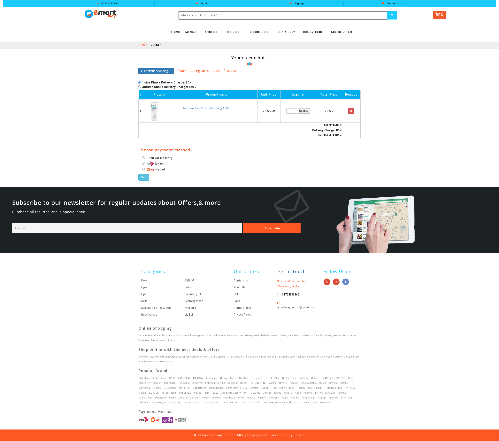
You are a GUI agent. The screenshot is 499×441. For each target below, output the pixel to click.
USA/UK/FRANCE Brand (277, 402)
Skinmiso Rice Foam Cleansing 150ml (206, 108)
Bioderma (184, 383)
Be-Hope (304, 378)
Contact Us (393, 3)
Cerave (283, 383)
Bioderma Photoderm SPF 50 (208, 383)
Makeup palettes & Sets (156, 307)
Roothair (295, 397)
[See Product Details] (154, 111)
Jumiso (267, 392)
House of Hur (334, 387)
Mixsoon (194, 397)
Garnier (254, 387)
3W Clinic (144, 378)
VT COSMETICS (321, 402)
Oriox (241, 397)
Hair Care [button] (233, 32)
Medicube (160, 397)
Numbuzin (229, 397)
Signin (204, 3)
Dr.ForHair (184, 387)
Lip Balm (190, 314)
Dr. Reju (157, 387)
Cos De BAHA (309, 383)
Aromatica (211, 378)
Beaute (315, 378)
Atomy (223, 378)
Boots (243, 383)
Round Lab (309, 397)
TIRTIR (233, 402)
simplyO (333, 397)
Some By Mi (159, 402)
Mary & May (145, 397)
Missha (183, 397)
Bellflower (145, 383)
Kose (298, 392)
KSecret (307, 392)
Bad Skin (244, 378)
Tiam (224, 402)
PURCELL (274, 397)
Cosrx (322, 383)
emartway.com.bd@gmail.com (296, 307)
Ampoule (190, 307)
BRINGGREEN (257, 383)
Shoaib (299, 435)
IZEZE (215, 392)
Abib (155, 378)
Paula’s (262, 397)
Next (144, 177)
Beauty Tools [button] (313, 32)
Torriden (256, 402)
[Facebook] (345, 282)
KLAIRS (288, 392)
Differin (332, 383)
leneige (342, 392)
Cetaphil (294, 383)
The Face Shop (192, 402)
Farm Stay (232, 387)
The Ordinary (211, 402)
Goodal (265, 387)
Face (144, 280)
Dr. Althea (144, 387)
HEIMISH (319, 387)
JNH (245, 392)
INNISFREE (185, 392)
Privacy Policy (242, 314)
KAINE (277, 392)
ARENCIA (198, 378)
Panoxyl (251, 397)
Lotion (189, 287)
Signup (299, 3)
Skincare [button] (211, 32)
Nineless (216, 397)
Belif (350, 378)
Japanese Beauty (231, 392)
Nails (144, 301)
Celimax (272, 383)
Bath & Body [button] (286, 32)
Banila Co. (257, 378)
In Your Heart (169, 392)
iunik (206, 392)
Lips (143, 294)
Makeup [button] (191, 32)
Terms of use (242, 307)
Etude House (216, 387)
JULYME (255, 392)
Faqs (237, 301)
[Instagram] (336, 282)
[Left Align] (392, 15)
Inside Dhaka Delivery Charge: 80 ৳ (166, 82)
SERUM (189, 280)
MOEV (205, 397)
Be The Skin (273, 378)
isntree (197, 392)
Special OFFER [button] (342, 32)
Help (236, 294)
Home (176, 32)
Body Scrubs (149, 314)
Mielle (172, 397)
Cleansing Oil (193, 294)
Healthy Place (304, 387)
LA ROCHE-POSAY (325, 392)
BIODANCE (170, 383)
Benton (157, 383)
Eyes (144, 287)
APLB (172, 378)
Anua (163, 378)
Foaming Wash (194, 301)
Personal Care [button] (258, 32)
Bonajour (232, 383)
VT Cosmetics (302, 402)
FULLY (243, 387)
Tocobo (244, 402)
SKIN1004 (346, 397)
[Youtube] (327, 282)
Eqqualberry (199, 387)
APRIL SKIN (183, 378)
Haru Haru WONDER (283, 387)
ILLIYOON (154, 392)
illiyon (142, 392)
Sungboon (175, 402)
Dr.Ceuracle (170, 387)
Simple (322, 397)
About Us (239, 287)
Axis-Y (233, 378)
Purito (285, 397)
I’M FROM (350, 387)
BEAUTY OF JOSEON (333, 378)
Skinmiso (144, 402)
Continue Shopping (157, 71)
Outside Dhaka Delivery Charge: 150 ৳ (169, 87)
